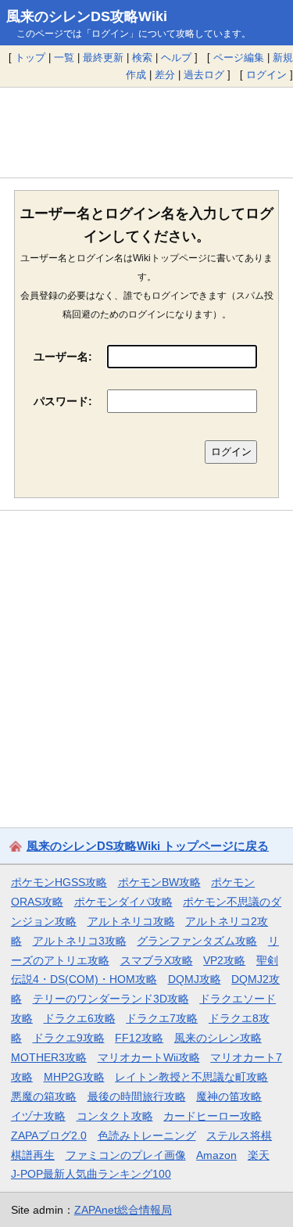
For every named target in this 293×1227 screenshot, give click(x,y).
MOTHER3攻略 (49, 1057)
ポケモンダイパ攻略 (123, 901)
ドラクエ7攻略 (162, 1018)
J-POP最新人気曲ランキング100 (91, 1174)
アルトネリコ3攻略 (80, 941)
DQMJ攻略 (194, 979)
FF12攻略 (139, 1037)
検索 (142, 57)
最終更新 (103, 57)
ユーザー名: (63, 356)
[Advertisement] (146, 132)
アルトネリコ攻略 (131, 921)
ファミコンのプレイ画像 (126, 1155)
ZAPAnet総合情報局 (123, 1210)
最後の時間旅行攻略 (137, 1096)
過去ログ (204, 75)
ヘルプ (176, 57)
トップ (30, 57)
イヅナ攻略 (38, 1116)
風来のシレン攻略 (218, 1037)
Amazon (216, 1155)
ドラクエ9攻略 (69, 1037)
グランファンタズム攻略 (197, 941)
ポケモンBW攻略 (159, 882)
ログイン (266, 75)
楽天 (259, 1155)
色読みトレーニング (147, 1135)
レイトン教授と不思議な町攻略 (191, 1077)
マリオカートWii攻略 (149, 1057)
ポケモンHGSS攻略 (59, 882)
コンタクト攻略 (115, 1116)
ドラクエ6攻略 (80, 1018)
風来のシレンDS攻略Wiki (86, 16)
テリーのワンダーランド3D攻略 (111, 998)
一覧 (64, 57)
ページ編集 (238, 57)
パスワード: (63, 401)
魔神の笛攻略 (229, 1096)
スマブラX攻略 (156, 960)
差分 (165, 75)
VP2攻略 (224, 960)
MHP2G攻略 (74, 1077)
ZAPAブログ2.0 (49, 1135)
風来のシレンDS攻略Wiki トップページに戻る (148, 845)
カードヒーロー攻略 (212, 1116)
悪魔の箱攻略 (44, 1096)
